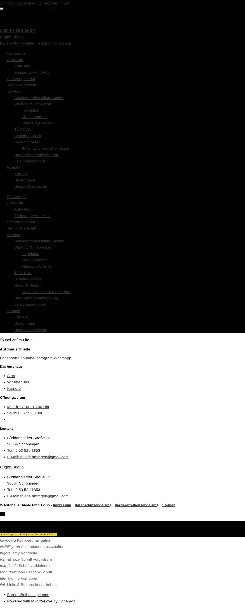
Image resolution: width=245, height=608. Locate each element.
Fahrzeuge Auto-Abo (32, 72)
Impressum (62, 505)
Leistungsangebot (29, 161)
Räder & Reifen (27, 142)
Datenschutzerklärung (93, 505)
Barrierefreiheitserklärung (136, 505)
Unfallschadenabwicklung (36, 155)
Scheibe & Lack (27, 136)
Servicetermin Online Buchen (39, 98)
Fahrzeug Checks (37, 123)
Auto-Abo (15, 60)
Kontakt (13, 167)
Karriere (21, 174)
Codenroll (67, 601)
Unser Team (24, 180)
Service (13, 91)
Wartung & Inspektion (32, 104)
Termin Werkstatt (21, 85)
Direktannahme (35, 117)
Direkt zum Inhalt (54, 3)
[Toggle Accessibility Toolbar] (2, 514)
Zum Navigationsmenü (19, 3)
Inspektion (30, 110)
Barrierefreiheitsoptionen (28, 595)
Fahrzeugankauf (21, 79)
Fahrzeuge (16, 53)
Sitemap (168, 505)
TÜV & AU (23, 129)
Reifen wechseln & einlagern (46, 148)
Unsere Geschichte (30, 186)
